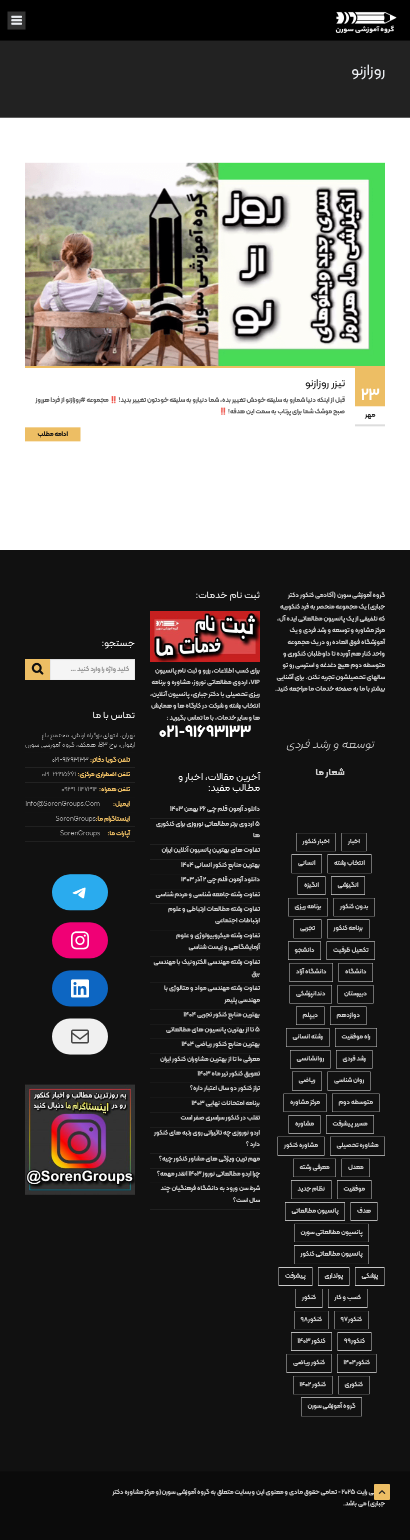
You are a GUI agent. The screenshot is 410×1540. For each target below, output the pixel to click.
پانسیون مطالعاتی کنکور (331, 1254)
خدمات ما (321, 689)
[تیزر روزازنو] (205, 265)
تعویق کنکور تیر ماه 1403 (229, 1074)
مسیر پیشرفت (350, 1124)
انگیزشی (348, 885)
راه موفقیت (356, 1037)
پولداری (333, 1276)
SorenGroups (76, 819)
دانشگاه (355, 972)
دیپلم (310, 1015)
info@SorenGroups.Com (63, 804)
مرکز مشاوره (305, 1103)
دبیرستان (355, 994)
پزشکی (370, 1276)
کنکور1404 (357, 1363)
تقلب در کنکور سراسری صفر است (220, 1118)
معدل (356, 1168)
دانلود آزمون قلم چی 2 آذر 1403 (220, 880)
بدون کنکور (354, 907)
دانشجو (304, 950)
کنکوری (353, 1385)
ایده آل (312, 619)
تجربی (307, 928)
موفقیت (354, 1189)
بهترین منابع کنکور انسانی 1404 (220, 865)
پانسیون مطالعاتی (315, 1211)
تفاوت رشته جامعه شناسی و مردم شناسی (208, 895)
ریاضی (307, 1081)
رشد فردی (354, 1059)
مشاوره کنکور (301, 1146)
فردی (344, 631)
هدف (364, 1211)
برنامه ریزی (308, 907)
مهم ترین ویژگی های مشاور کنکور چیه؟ (209, 1159)
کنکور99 (354, 1341)
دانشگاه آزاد (311, 972)
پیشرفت (295, 1276)
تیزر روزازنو (325, 383)
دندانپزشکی (311, 994)
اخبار (354, 842)
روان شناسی (349, 1081)
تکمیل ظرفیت (350, 950)
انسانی (307, 863)
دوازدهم (348, 1015)
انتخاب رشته (349, 863)
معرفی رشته (315, 1168)
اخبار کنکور (316, 842)
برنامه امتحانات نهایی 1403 (226, 1104)
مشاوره (304, 1124)
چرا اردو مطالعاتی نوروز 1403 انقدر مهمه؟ (208, 1174)
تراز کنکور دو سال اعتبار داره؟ (225, 1089)
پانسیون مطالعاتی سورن (331, 1233)
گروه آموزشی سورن (332, 1406)
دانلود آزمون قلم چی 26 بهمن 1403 (215, 809)
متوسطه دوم (355, 1103)
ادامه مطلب (53, 434)
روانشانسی (310, 1059)
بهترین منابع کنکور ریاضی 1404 (221, 1045)
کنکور (309, 1298)
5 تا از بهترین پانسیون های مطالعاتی (213, 1030)
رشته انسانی (307, 1037)
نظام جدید (311, 1189)
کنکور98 (311, 1320)
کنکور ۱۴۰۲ (313, 1385)
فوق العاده (358, 643)
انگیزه (311, 885)
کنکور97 (351, 1320)
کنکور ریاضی (309, 1363)
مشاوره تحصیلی (357, 1146)
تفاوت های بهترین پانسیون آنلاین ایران (211, 850)
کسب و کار (347, 1298)
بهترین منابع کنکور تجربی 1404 (222, 1015)
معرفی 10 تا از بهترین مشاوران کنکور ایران (210, 1060)
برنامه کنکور (348, 928)
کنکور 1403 (312, 1341)
